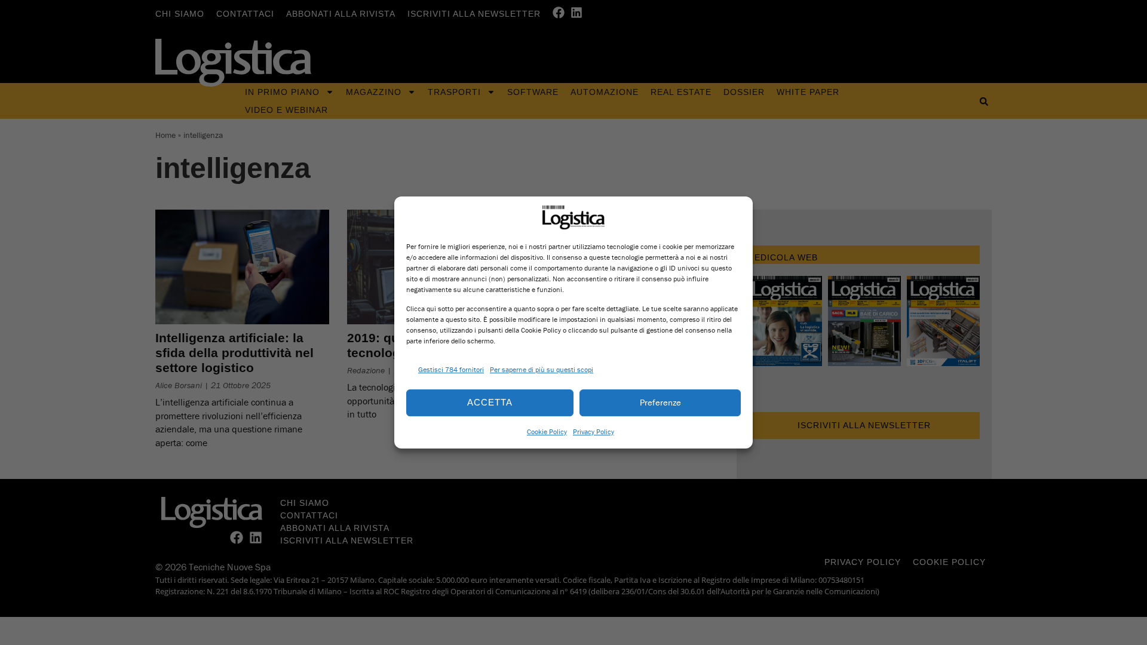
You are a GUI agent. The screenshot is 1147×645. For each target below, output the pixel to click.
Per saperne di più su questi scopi (541, 369)
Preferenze (660, 402)
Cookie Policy (547, 431)
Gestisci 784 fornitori (451, 369)
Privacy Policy (593, 431)
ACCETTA (490, 402)
